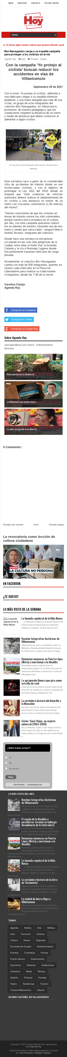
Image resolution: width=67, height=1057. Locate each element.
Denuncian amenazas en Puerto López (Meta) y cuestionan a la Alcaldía (42, 660)
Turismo (44, 984)
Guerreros (15, 965)
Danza (27, 940)
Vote (10, 777)
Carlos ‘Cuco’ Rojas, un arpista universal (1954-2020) (38, 722)
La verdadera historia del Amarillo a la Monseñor (41, 702)
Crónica (40, 934)
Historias (31, 965)
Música (41, 971)
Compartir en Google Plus (24, 328)
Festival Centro (52, 3)
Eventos (14, 952)
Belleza (51, 928)
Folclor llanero (17, 959)
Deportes (41, 940)
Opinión (14, 977)
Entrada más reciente (13, 524)
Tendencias (28, 984)
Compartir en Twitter (21, 319)
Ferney (44, 952)
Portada (34, 59)
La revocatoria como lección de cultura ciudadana (29, 538)
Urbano (43, 59)
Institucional (47, 965)
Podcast (28, 977)
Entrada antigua (56, 524)
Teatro (13, 984)
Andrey (27, 928)
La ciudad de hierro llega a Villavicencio (36, 900)
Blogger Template (43, 1053)
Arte (39, 928)
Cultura (14, 940)
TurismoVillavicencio (20, 990)
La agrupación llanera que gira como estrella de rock (41, 681)
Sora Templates (26, 1053)
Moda (29, 971)
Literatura (15, 971)
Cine (12, 934)
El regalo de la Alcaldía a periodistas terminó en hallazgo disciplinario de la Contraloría (39, 822)
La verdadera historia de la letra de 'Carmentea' (39, 881)
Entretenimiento (45, 946)
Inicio (10, 3)
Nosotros (22, 3)
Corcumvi (26, 934)
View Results (19, 785)
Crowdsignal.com (34, 785)
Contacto (35, 3)
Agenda (14, 928)
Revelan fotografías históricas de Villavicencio (40, 640)
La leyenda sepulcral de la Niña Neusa (41, 618)
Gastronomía (37, 959)
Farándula (29, 952)
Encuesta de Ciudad (20, 946)
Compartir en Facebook (23, 310)
